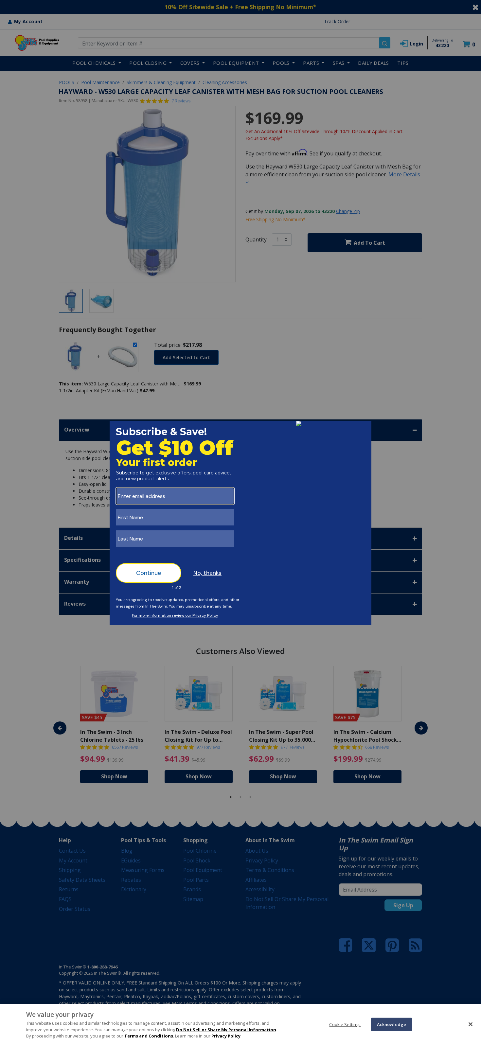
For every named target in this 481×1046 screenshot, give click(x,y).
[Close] (470, 1024)
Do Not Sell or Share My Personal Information (226, 1030)
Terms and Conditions (148, 1036)
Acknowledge (391, 1024)
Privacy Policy (225, 1036)
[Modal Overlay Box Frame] (240, 523)
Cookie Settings (345, 1024)
